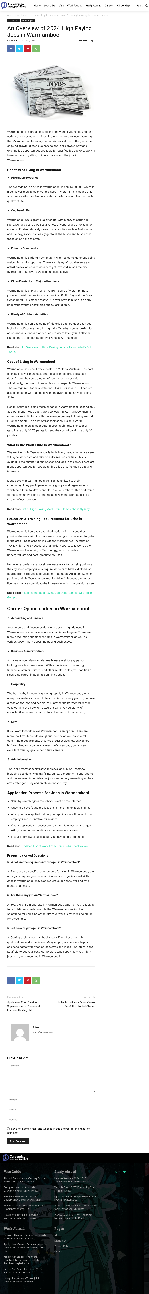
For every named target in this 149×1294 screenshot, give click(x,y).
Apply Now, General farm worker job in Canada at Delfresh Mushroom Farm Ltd (25, 1247)
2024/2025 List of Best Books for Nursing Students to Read (73, 1216)
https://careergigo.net (43, 1032)
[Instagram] (116, 1172)
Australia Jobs (42, 15)
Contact (59, 1251)
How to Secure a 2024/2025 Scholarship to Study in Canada (71, 1180)
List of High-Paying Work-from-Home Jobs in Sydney (56, 509)
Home (10, 15)
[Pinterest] (27, 48)
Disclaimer (60, 1240)
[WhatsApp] (36, 48)
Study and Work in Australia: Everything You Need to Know (21, 1189)
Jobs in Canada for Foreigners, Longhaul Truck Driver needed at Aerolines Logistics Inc (22, 1260)
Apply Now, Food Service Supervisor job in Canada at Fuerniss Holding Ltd (23, 1006)
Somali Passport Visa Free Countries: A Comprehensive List (25, 1207)
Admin (14, 40)
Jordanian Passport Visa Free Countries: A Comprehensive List (22, 1198)
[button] (142, 5)
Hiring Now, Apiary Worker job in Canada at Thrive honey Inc (22, 1280)
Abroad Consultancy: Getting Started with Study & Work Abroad (25, 1180)
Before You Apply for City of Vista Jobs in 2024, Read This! (23, 1270)
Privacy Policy (62, 1246)
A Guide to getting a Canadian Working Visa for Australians (21, 1216)
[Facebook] (11, 48)
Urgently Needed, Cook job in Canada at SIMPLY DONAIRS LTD (25, 1237)
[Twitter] (19, 48)
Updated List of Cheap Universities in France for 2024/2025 (75, 1198)
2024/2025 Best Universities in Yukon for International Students (75, 1207)
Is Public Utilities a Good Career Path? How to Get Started (76, 1004)
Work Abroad (24, 15)
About (58, 1235)
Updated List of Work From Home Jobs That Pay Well (55, 846)
